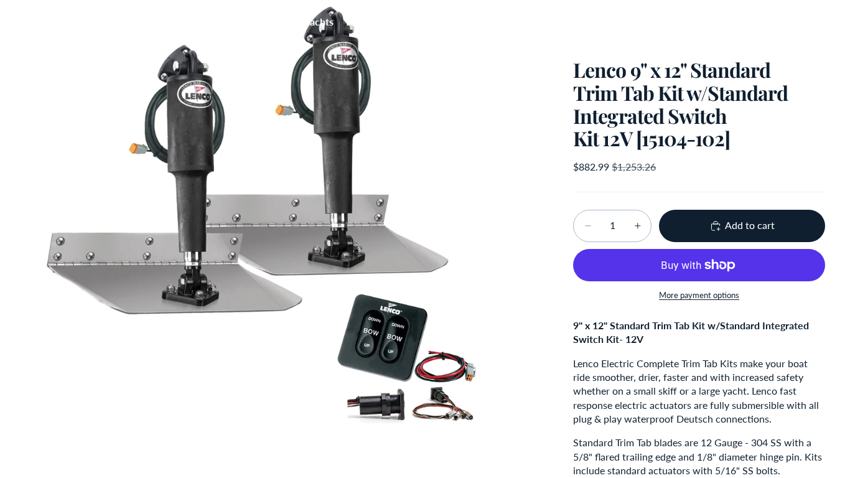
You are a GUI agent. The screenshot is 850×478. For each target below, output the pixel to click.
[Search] (758, 21)
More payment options (699, 295)
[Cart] (811, 21)
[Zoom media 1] (284, 239)
